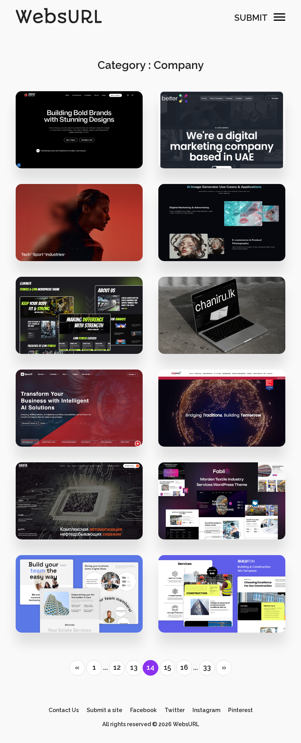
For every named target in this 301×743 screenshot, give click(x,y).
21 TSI (79, 226)
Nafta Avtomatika (79, 505)
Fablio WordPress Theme (222, 505)
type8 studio (83, 241)
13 (134, 667)
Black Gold (226, 427)
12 (117, 667)
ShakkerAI (222, 226)
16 (184, 667)
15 (167, 667)
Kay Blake (226, 241)
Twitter (175, 710)
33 (207, 667)
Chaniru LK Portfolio (222, 319)
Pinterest (240, 710)
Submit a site (104, 710)
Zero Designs (79, 133)
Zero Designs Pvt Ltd (83, 149)
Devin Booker (83, 427)
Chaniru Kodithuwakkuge (226, 334)
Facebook (143, 710)
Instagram (206, 710)
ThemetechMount (83, 334)
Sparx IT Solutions (79, 412)
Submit (251, 17)
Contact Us (64, 710)
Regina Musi (83, 520)
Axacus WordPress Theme (79, 597)
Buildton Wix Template (222, 597)
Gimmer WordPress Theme (79, 319)
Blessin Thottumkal (226, 149)
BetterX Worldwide (221, 133)
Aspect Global (222, 412)
